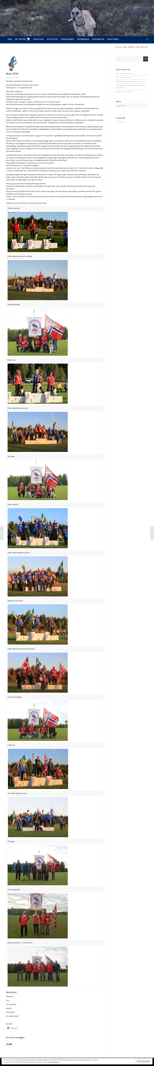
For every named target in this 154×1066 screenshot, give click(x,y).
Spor (8, 1000)
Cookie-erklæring (53, 1062)
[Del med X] (8, 1044)
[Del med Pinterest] (9, 1044)
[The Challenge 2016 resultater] (2, 533)
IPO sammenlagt (12, 1016)
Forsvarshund (11, 1004)
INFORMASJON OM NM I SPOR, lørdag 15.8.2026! (130, 81)
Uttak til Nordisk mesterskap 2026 (125, 73)
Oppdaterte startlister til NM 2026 (125, 91)
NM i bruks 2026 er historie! (123, 77)
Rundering (10, 996)
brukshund (120, 122)
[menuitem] (9, 39)
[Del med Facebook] (6, 1044)
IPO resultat (10, 1012)
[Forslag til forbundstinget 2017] (152, 533)
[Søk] (146, 39)
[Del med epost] (11, 1044)
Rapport (9, 1008)
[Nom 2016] (55, 63)
